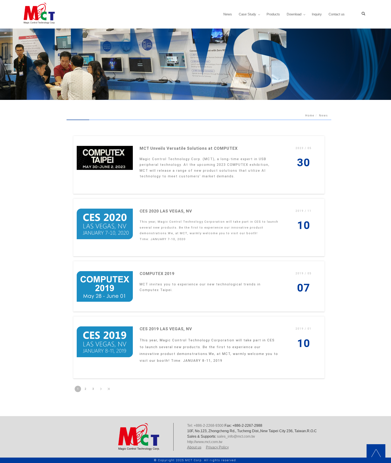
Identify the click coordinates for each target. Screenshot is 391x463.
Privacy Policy (217, 447)
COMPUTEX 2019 (157, 273)
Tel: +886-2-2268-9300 (205, 425)
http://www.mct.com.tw (204, 442)
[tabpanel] (195, 64)
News (227, 14)
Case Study (247, 14)
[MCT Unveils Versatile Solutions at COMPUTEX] (105, 158)
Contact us (337, 14)
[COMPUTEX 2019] (105, 286)
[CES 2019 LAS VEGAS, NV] (105, 341)
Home (310, 115)
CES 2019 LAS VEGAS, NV (166, 328)
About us (194, 447)
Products (273, 14)
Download (294, 14)
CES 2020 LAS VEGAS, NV (166, 211)
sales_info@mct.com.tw (236, 436)
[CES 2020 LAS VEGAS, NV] (105, 224)
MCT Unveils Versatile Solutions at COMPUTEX (189, 148)
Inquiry (317, 14)
